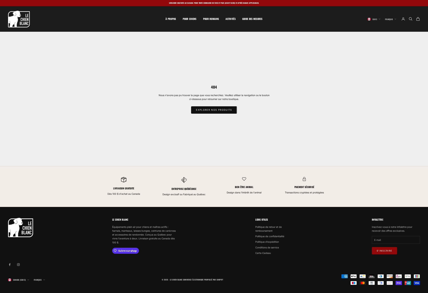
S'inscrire (384, 250)
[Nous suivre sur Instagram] (18, 264)
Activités (231, 19)
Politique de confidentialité (269, 236)
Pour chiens (189, 19)
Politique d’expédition (267, 241)
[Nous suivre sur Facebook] (9, 264)
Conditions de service (267, 247)
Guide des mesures (252, 19)
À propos (171, 19)
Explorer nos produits (214, 109)
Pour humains (211, 19)
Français (389, 19)
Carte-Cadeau (263, 253)
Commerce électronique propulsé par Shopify (203, 279)
